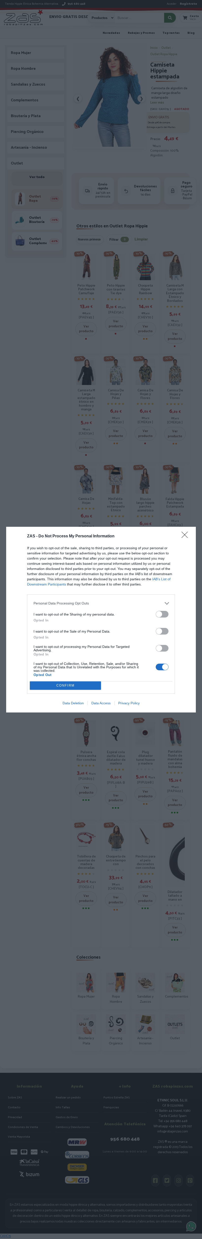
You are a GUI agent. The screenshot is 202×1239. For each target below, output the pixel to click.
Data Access (101, 703)
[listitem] (101, 603)
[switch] (162, 614)
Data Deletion (73, 703)
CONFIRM (65, 685)
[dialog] (101, 619)
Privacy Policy (129, 703)
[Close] (186, 536)
